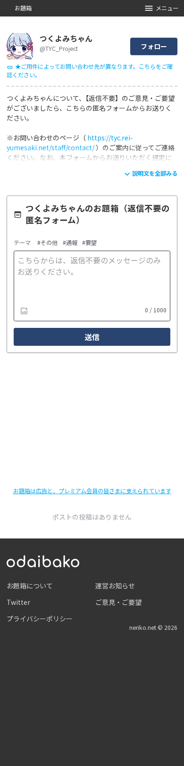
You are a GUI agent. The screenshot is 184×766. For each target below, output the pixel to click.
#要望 (89, 243)
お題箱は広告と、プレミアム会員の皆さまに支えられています (92, 491)
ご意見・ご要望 (118, 602)
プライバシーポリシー (40, 618)
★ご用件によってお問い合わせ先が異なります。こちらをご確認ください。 (90, 70)
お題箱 (23, 8)
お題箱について (30, 585)
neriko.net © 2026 (153, 627)
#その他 (47, 243)
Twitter (18, 602)
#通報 (70, 243)
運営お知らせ (115, 585)
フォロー (154, 46)
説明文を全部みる (154, 173)
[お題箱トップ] (43, 560)
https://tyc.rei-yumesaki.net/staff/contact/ (70, 142)
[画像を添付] (24, 310)
